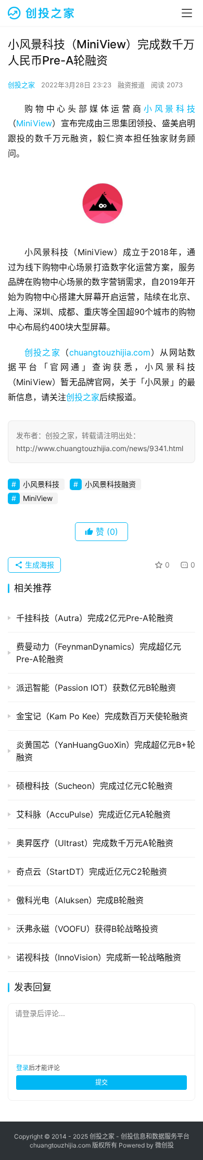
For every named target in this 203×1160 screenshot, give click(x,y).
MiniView (34, 123)
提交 (101, 1082)
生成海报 (38, 564)
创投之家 (21, 85)
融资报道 (131, 85)
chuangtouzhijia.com (109, 352)
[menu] (187, 13)
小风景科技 (169, 108)
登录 (22, 1068)
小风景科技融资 (110, 484)
